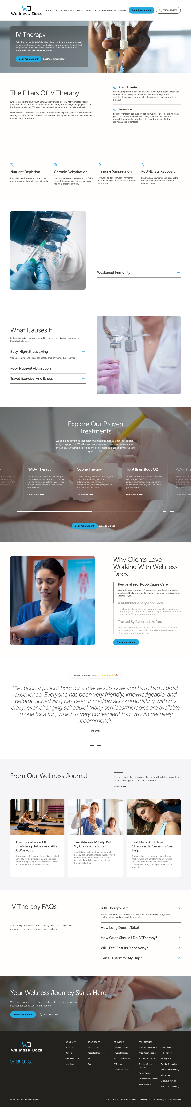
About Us (69, 1047)
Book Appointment (141, 10)
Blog (89, 1064)
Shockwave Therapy (147, 1058)
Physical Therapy (121, 1053)
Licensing (143, 1099)
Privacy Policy (112, 1099)
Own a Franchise (72, 1058)
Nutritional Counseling (170, 1086)
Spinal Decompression (148, 1047)
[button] (51, 10)
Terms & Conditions (128, 1099)
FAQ (89, 1058)
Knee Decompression (147, 1053)
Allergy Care (166, 1075)
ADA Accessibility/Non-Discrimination (165, 1099)
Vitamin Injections (121, 1069)
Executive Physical (168, 1081)
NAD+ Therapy (145, 1084)
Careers (68, 1053)
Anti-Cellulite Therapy (170, 1069)
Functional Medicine (122, 1058)
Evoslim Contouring (169, 1064)
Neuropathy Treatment (148, 1078)
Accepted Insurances (97, 1053)
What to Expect (94, 1047)
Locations (69, 1064)
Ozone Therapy (145, 1073)
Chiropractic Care (121, 1047)
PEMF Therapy (167, 1047)
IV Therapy (118, 1064)
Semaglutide (166, 1058)
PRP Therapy (166, 1053)
